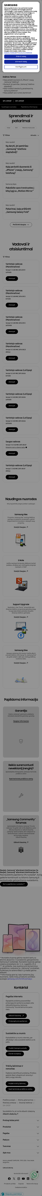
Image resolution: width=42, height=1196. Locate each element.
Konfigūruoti (21, 67)
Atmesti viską (21, 62)
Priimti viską (21, 56)
